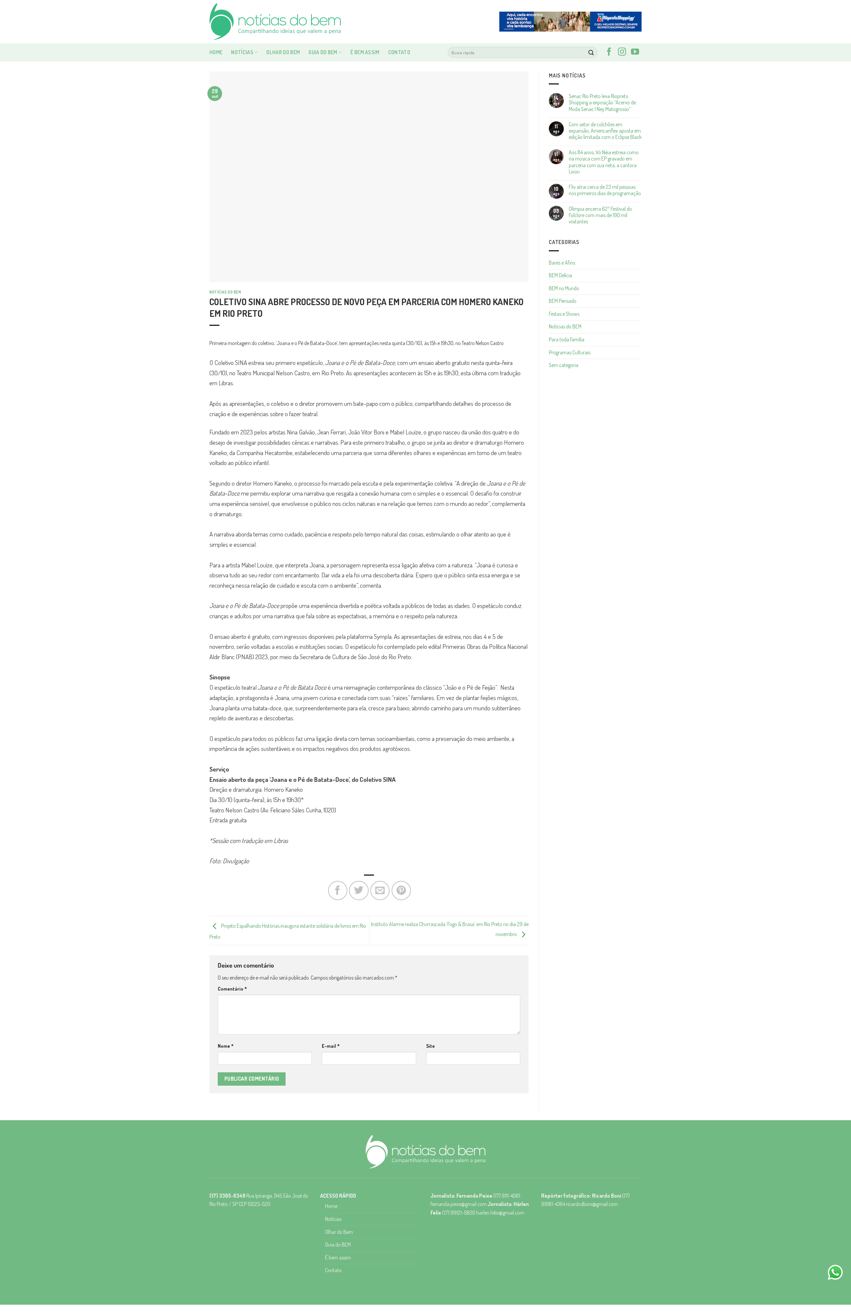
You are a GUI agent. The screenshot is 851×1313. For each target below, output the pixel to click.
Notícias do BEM (225, 292)
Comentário (232, 989)
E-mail (331, 1046)
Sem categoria (563, 365)
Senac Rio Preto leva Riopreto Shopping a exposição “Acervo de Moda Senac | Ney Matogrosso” (602, 102)
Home (215, 52)
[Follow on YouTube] (635, 52)
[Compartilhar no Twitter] (358, 890)
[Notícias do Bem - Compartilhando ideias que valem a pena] (275, 21)
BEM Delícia (560, 275)
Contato (399, 52)
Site (430, 1046)
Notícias (242, 52)
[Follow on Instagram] (622, 52)
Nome (226, 1046)
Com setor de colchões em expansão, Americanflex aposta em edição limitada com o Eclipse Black (605, 130)
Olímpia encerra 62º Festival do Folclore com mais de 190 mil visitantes (600, 215)
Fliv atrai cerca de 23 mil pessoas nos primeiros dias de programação (605, 190)
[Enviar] (591, 52)
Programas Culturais (569, 352)
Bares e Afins (562, 262)
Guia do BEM (322, 52)
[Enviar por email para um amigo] (380, 890)
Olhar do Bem (283, 52)
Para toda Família (566, 339)
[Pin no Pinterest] (401, 890)
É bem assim (365, 52)
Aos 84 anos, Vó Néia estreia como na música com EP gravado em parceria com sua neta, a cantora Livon (604, 162)
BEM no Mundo (564, 288)
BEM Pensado (562, 301)
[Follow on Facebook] (609, 52)
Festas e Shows (564, 313)
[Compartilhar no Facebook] (337, 890)
